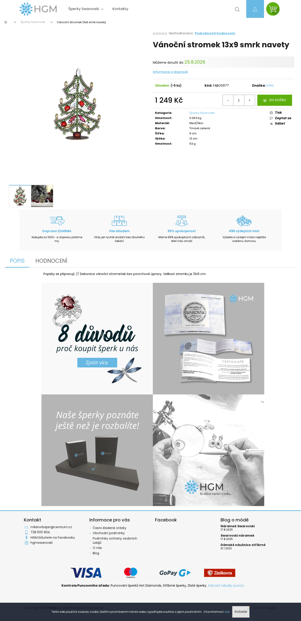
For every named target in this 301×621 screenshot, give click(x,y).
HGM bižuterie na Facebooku (53, 537)
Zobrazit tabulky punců (226, 585)
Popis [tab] (17, 261)
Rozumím (241, 612)
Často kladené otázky (109, 528)
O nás (97, 548)
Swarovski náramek (237, 535)
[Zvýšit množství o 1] (249, 100)
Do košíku (277, 100)
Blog (96, 553)
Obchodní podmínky (109, 533)
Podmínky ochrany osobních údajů (115, 540)
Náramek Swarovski (238, 526)
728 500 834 (40, 532)
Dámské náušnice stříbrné (243, 545)
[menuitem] (86, 9)
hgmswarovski (42, 542)
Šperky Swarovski (202, 113)
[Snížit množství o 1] (228, 100)
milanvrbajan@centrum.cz (51, 527)
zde (227, 612)
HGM (269, 85)
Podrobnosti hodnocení (215, 33)
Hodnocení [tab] (51, 261)
